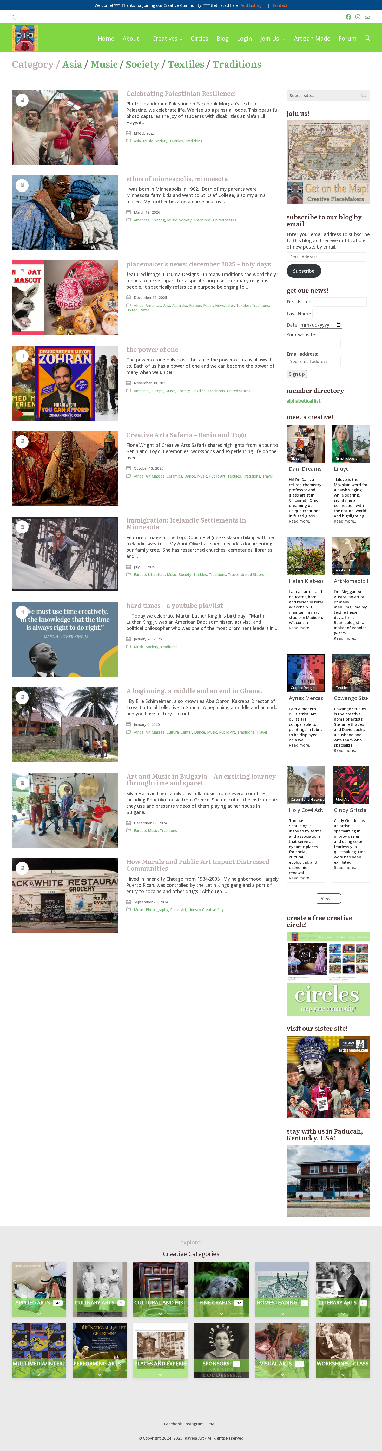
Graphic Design (348, 458)
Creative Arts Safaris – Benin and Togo (186, 434)
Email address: (302, 354)
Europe (195, 305)
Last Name (299, 313)
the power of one (152, 349)
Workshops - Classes (345, 1363)
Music (104, 64)
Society (143, 64)
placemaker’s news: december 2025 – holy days (198, 263)
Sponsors (298, 570)
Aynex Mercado (308, 698)
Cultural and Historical (308, 799)
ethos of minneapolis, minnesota (177, 178)
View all (328, 898)
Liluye (341, 468)
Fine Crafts (215, 1302)
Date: (292, 325)
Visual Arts (276, 1363)
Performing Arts (97, 1363)
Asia (72, 64)
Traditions (236, 64)
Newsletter (224, 305)
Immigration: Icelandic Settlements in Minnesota (186, 523)
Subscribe (303, 271)
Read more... (300, 521)
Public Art (217, 476)
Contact (280, 5)
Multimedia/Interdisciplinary (55, 1363)
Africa (138, 305)
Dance (189, 476)
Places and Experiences (166, 1363)
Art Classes (155, 476)
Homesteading (277, 1302)
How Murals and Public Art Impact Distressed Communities (198, 865)
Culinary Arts (94, 1302)
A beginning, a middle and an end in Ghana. (194, 690)
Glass (295, 458)
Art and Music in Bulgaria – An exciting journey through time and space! (201, 779)
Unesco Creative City (206, 909)
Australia (179, 305)
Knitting (158, 220)
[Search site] (14, 17)
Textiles (186, 64)
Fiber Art (342, 799)
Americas (141, 220)
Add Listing (251, 5)
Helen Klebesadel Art (315, 580)
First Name (299, 301)
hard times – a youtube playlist (174, 605)
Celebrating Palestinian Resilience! (181, 93)
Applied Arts (345, 570)
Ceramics (174, 476)
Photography (157, 909)
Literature (156, 574)
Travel (267, 476)
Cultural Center (179, 732)
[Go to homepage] (25, 38)
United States (224, 220)
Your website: (301, 335)
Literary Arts (338, 1302)
